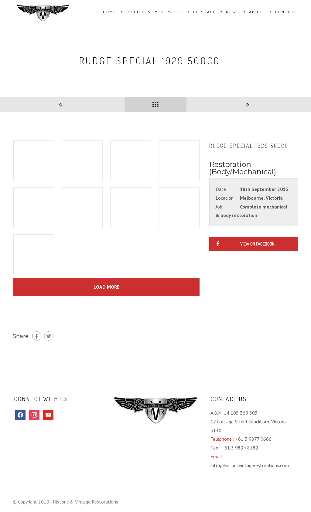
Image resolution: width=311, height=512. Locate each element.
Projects (138, 11)
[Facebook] (36, 336)
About (257, 11)
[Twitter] (48, 336)
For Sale (204, 11)
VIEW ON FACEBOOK (257, 243)
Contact (286, 11)
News (232, 11)
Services (172, 11)
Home (109, 11)
